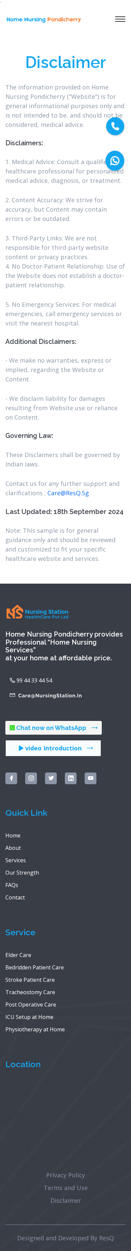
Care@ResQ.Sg (68, 493)
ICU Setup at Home (29, 1017)
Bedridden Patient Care (34, 967)
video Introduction (53, 748)
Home (12, 835)
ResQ (106, 1238)
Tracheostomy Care (30, 992)
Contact (15, 897)
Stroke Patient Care (30, 979)
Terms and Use (66, 1188)
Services (15, 860)
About (13, 848)
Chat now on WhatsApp (51, 727)
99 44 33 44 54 (33, 680)
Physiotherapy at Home (35, 1029)
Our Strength (22, 872)
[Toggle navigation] (120, 19)
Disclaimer (65, 1200)
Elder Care (18, 955)
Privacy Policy (65, 1175)
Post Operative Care (30, 1004)
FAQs (11, 885)
